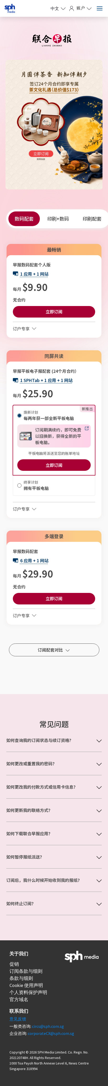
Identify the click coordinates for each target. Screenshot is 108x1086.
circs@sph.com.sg (48, 1026)
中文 (55, 8)
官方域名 (18, 999)
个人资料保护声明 (28, 992)
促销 (14, 964)
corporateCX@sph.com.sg (51, 1033)
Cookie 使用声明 (26, 985)
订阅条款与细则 (25, 971)
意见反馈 (17, 1019)
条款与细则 (21, 978)
